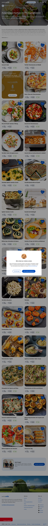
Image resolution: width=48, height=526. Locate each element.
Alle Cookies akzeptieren (29, 271)
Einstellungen (17, 271)
